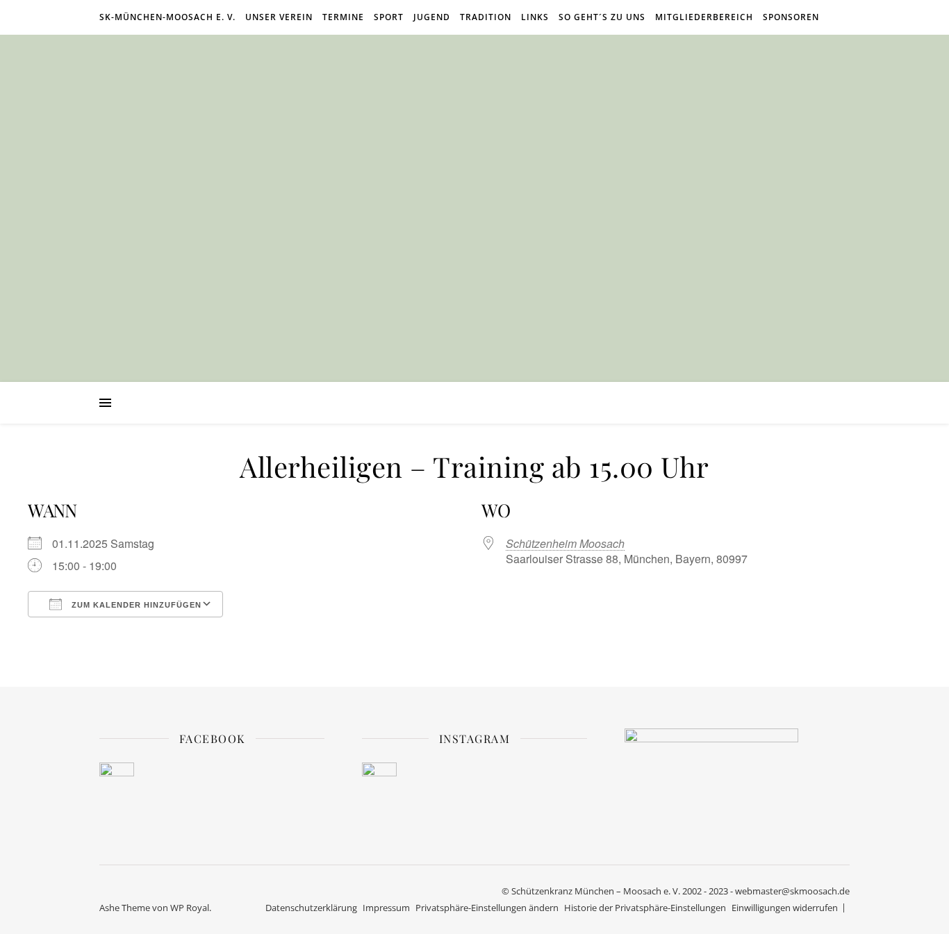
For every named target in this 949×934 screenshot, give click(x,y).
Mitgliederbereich (704, 17)
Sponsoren (791, 17)
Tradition (485, 17)
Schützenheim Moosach (565, 543)
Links (535, 17)
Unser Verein (279, 17)
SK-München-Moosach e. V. (167, 17)
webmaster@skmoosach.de (792, 891)
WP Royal (189, 907)
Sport (389, 17)
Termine (343, 17)
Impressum (386, 907)
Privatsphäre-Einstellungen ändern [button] (487, 907)
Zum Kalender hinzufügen (135, 605)
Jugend (431, 17)
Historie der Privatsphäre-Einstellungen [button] (645, 907)
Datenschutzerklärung (311, 907)
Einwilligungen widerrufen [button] (785, 907)
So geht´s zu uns (602, 17)
